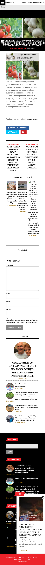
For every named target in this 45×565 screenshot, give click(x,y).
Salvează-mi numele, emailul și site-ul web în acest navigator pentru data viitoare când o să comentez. (22, 321)
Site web (8, 309)
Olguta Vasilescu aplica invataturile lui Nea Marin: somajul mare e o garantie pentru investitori (22, 369)
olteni (23, 119)
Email (8, 301)
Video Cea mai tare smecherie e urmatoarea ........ (29, 2)
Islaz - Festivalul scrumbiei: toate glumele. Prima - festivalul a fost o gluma (26, 407)
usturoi (36, 119)
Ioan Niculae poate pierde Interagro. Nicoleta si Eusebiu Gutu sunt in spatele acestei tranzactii (31, 157)
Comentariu (9, 265)
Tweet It (13, 132)
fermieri (17, 119)
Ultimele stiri (22, 48)
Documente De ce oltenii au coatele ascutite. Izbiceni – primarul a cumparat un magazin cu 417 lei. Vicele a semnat (22, 201)
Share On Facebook (18, 128)
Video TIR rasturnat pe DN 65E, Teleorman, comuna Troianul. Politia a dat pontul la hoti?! (25, 418)
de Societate (13, 48)
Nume (8, 293)
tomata (29, 119)
